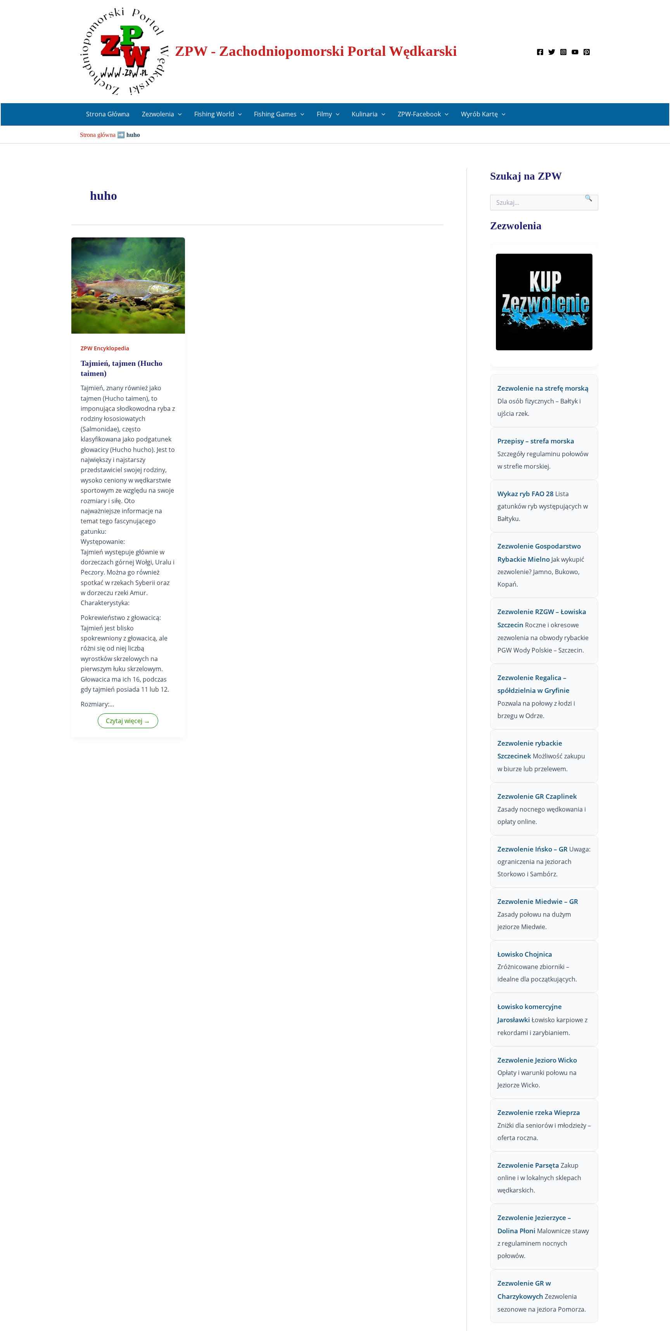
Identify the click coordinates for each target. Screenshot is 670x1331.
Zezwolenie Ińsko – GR (532, 849)
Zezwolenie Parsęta (528, 1165)
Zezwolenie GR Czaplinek (537, 796)
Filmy (324, 114)
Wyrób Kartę (479, 114)
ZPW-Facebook (419, 114)
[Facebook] (540, 51)
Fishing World (214, 114)
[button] (178, 114)
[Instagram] (563, 51)
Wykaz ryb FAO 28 (525, 493)
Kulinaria (365, 114)
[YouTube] (575, 51)
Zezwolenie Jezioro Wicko (537, 1060)
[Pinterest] (586, 51)
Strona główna (98, 135)
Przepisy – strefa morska (535, 440)
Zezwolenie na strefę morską (543, 388)
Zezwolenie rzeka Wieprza (538, 1112)
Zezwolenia (158, 114)
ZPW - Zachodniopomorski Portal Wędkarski (316, 51)
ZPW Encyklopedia (105, 348)
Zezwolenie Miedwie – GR (537, 901)
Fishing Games (275, 114)
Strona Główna (108, 114)
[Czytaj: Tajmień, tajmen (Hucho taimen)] (128, 284)
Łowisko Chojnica (524, 954)
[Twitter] (551, 51)
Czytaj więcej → (128, 721)
